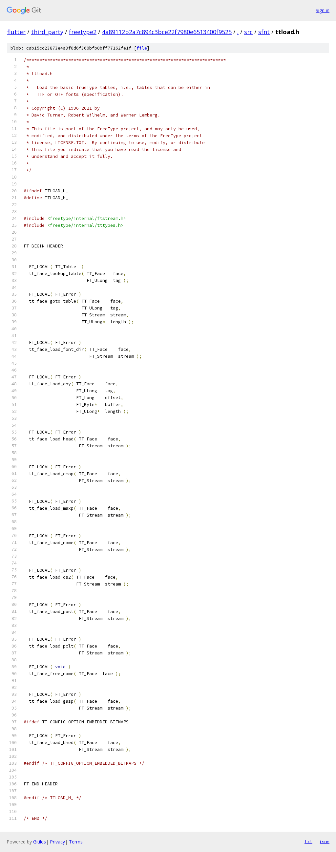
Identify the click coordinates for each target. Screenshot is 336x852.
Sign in (322, 10)
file (141, 48)
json (324, 841)
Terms (76, 842)
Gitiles (39, 842)
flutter (16, 32)
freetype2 (82, 32)
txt (308, 841)
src (248, 32)
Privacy (57, 842)
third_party (47, 32)
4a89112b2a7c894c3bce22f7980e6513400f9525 (167, 32)
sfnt (264, 32)
